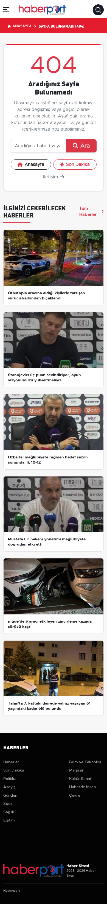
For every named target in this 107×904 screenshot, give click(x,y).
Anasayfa (22, 25)
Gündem (11, 795)
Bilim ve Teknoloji (85, 761)
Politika (9, 778)
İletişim (51, 177)
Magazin (76, 770)
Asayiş (9, 786)
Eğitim (9, 820)
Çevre (74, 795)
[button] (6, 10)
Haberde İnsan (82, 786)
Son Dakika (78, 164)
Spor (7, 803)
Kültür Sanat (80, 778)
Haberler (11, 761)
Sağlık (8, 811)
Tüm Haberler (88, 211)
